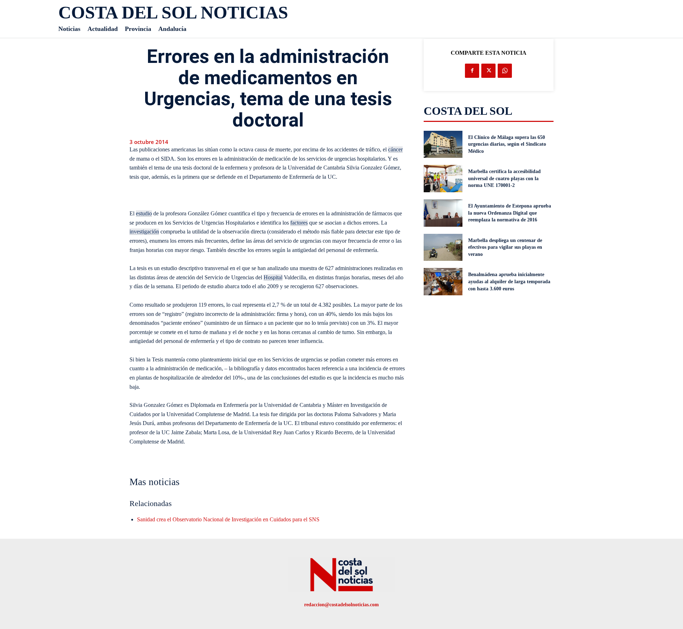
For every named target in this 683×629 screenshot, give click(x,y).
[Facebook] (472, 71)
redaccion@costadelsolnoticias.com (341, 604)
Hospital (273, 277)
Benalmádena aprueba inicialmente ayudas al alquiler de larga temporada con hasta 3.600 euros (509, 281)
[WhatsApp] (505, 71)
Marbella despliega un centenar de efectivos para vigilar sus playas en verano (505, 247)
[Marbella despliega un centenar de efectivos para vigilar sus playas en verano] (443, 247)
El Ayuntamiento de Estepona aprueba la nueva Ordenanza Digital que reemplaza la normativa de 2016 (509, 212)
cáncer (395, 149)
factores (299, 223)
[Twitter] (488, 71)
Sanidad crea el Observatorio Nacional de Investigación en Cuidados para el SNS (228, 519)
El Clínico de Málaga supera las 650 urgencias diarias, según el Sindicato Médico (507, 144)
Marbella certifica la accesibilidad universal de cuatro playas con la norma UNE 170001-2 (504, 178)
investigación (144, 232)
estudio (144, 213)
